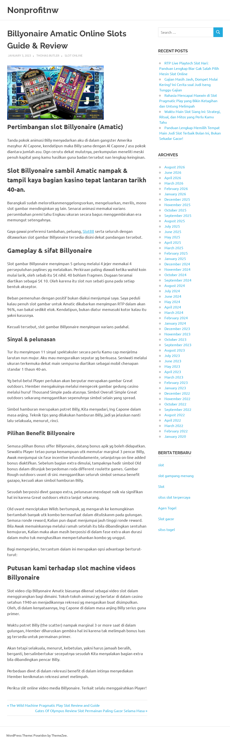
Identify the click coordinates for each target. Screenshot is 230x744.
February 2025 (176, 253)
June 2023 (172, 361)
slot (161, 464)
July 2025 (172, 226)
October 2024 (175, 274)
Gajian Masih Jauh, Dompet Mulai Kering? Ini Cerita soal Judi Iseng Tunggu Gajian (188, 84)
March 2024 (173, 312)
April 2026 (172, 177)
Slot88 (88, 231)
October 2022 (175, 404)
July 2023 (172, 355)
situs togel (166, 529)
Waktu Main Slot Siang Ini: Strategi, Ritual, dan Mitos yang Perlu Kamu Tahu (190, 116)
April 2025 (172, 242)
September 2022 (177, 409)
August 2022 (174, 414)
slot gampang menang (176, 475)
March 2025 (173, 247)
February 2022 (176, 431)
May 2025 (172, 237)
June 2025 (172, 231)
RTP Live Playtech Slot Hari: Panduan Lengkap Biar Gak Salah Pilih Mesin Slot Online (189, 68)
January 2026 (175, 194)
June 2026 (172, 172)
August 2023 (174, 350)
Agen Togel (167, 508)
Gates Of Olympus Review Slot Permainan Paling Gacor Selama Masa (90, 710)
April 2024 (172, 307)
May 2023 (172, 366)
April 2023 (172, 371)
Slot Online (73, 55)
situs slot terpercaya (174, 497)
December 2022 (177, 393)
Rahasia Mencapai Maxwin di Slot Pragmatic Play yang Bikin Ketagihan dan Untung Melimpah (188, 100)
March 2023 (173, 377)
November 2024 (177, 269)
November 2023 (177, 334)
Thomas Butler (47, 55)
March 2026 (173, 183)
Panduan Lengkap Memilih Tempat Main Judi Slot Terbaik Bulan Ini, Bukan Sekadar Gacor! (190, 133)
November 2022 (177, 398)
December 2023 (177, 328)
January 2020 (175, 436)
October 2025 (175, 210)
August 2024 (174, 285)
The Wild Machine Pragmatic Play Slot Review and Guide (54, 705)
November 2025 (177, 204)
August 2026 (174, 167)
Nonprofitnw (33, 10)
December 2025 (177, 199)
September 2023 (177, 344)
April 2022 (172, 420)
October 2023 (175, 339)
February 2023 (176, 382)
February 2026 (176, 188)
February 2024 (176, 317)
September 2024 (177, 280)
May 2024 (172, 301)
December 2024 (177, 264)
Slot (161, 486)
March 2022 (173, 425)
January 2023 (175, 387)
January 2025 (175, 258)
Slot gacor (166, 518)
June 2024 (172, 296)
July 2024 (172, 290)
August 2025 (174, 220)
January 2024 (175, 323)
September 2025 (177, 215)
